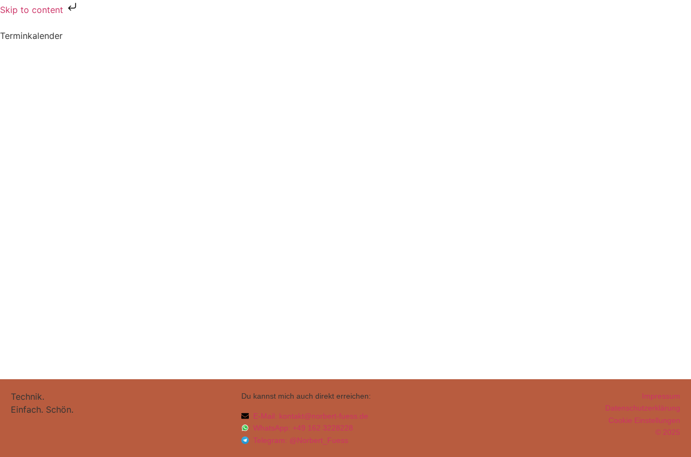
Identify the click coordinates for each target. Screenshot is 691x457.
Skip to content (33, 9)
